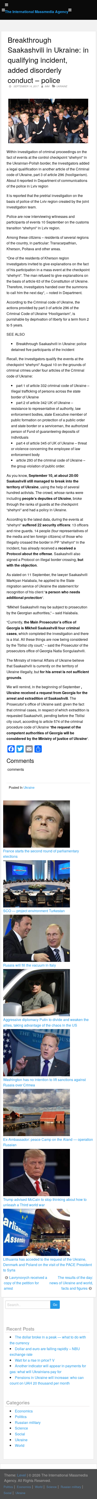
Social (20, 1433)
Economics (24, 1411)
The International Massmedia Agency (36, 11)
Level (21, 1475)
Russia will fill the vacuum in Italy (29, 965)
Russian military (28, 1422)
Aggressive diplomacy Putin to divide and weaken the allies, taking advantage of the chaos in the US (46, 1022)
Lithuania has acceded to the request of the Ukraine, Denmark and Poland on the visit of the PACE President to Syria (47, 1265)
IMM (47, 86)
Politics (21, 1416)
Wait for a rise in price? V (35, 1360)
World (19, 1445)
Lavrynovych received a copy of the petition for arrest (25, 1283)
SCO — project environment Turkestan (34, 910)
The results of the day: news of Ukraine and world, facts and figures (71, 1283)
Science (21, 1428)
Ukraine (61, 86)
